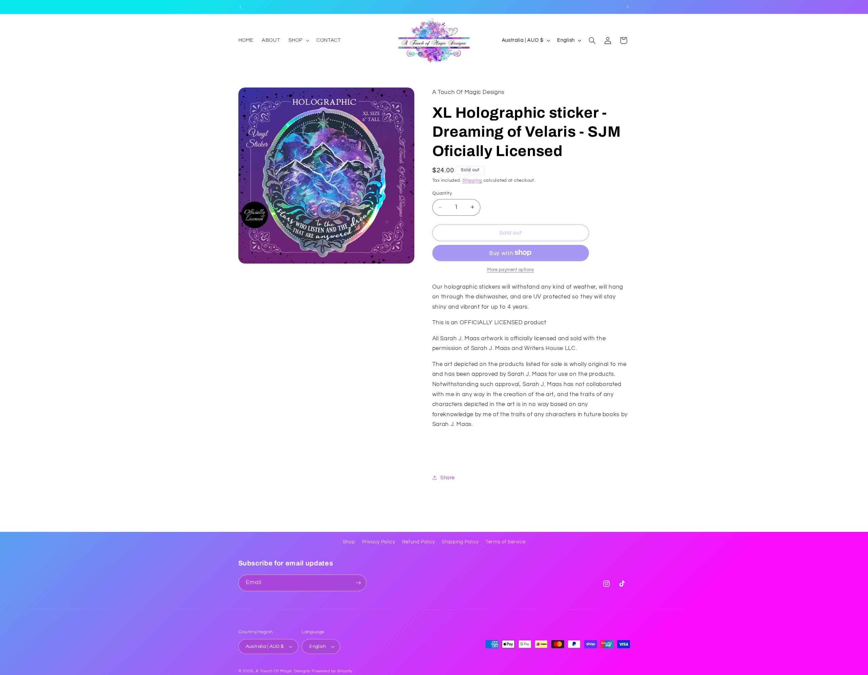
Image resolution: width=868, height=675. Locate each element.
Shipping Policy (460, 541)
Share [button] (447, 477)
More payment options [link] (510, 269)
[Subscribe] (358, 583)
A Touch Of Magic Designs (283, 671)
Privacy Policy (378, 541)
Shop (349, 541)
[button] (298, 40)
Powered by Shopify (332, 671)
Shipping (472, 180)
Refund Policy (418, 541)
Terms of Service (505, 541)
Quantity (442, 193)
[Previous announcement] (240, 7)
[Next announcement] (627, 7)
